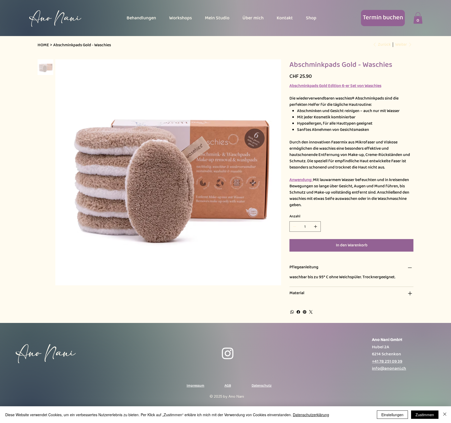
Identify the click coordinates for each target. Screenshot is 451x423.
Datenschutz (262, 386)
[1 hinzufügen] (315, 226)
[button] (418, 18)
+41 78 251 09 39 (387, 361)
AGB (227, 386)
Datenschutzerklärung (311, 414)
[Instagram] (227, 353)
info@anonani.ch (389, 368)
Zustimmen (425, 414)
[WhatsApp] (292, 312)
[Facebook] (298, 312)
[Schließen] (445, 414)
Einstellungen (392, 414)
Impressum (195, 386)
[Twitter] (310, 312)
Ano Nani (55, 17)
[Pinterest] (304, 312)
